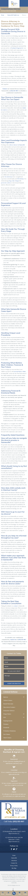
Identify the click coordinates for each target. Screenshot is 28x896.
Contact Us (14, 863)
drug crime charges (14, 181)
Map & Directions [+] (14, 833)
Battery (5, 697)
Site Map (14, 868)
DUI (4, 717)
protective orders (6, 183)
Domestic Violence (9, 710)
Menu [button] (2, 894)
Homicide (6, 727)
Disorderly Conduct (9, 707)
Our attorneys (8, 177)
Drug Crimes (7, 714)
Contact (25, 894)
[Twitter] (14, 849)
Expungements (7, 721)
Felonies (5, 724)
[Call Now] (14, 893)
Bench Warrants (8, 704)
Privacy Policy (14, 865)
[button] (24, 697)
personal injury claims (20, 371)
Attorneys (8, 894)
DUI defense (20, 179)
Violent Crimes (7, 700)
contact (16, 606)
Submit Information (14, 683)
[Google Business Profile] (17, 849)
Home (2, 15)
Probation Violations (9, 731)
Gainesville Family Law (13, 15)
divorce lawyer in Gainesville (17, 145)
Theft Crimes (7, 737)
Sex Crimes (6, 734)
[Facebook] (11, 849)
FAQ (20, 894)
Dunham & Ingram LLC (17, 48)
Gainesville (14, 858)
